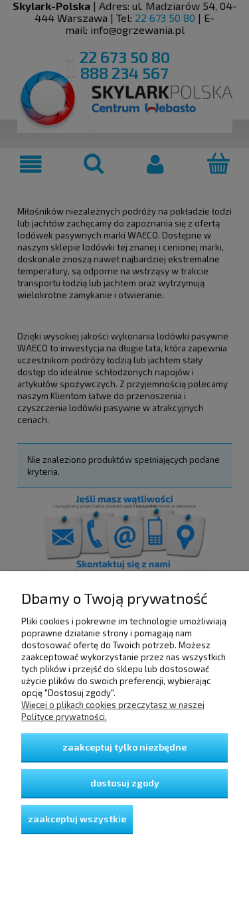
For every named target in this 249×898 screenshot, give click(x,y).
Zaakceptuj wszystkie (77, 818)
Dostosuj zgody (124, 782)
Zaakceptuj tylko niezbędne (124, 747)
